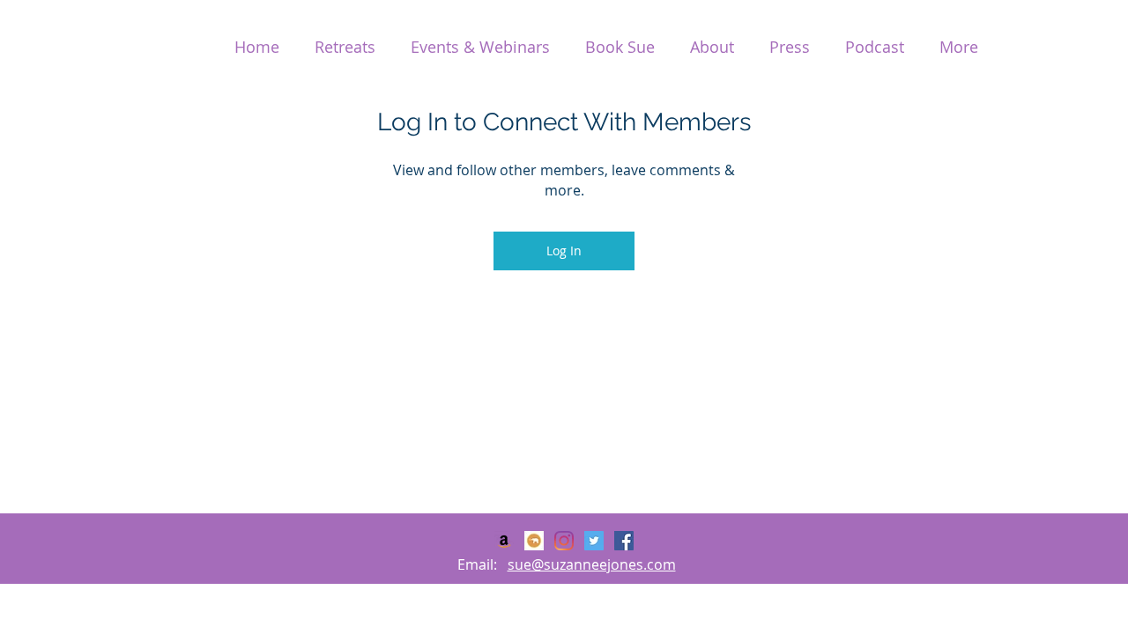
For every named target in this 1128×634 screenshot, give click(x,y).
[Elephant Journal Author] (534, 540)
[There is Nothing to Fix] (504, 540)
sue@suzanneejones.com (592, 564)
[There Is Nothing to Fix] (564, 540)
